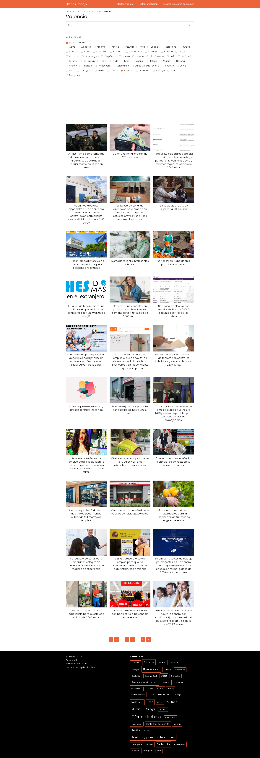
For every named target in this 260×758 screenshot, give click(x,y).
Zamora (175, 70)
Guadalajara (92, 56)
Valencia (128, 70)
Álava (72, 46)
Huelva (126, 56)
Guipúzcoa (110, 56)
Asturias (130, 46)
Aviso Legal (71, 660)
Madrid (139, 61)
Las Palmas (89, 61)
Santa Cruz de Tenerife (147, 65)
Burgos (186, 46)
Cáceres (73, 51)
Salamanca (123, 65)
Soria (71, 70)
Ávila (142, 46)
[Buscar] (189, 24)
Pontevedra (104, 65)
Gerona (183, 51)
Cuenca (168, 51)
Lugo (126, 61)
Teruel (101, 70)
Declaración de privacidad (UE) (81, 667)
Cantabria (101, 51)
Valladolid (144, 70)
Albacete (86, 46)
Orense (73, 65)
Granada (74, 56)
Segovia (169, 65)
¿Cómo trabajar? (149, 4)
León (103, 61)
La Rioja (73, 61)
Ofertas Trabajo (76, 4)
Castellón (118, 51)
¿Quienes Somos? (74, 656)
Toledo (114, 70)
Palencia (87, 65)
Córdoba (153, 51)
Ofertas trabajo (124, 4)
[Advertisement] (130, 101)
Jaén (173, 56)
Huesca (140, 56)
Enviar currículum (144, 682)
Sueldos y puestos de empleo (178, 4)
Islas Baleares (157, 56)
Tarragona (86, 70)
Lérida (115, 61)
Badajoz (155, 46)
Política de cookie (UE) (76, 663)
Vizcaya (160, 70)
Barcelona (171, 46)
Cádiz (87, 51)
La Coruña (187, 56)
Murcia (166, 61)
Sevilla (183, 65)
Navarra (180, 61)
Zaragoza (74, 75)
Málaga (153, 61)
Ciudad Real (135, 51)
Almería (115, 46)
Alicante (101, 46)
